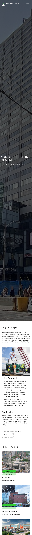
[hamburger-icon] (27, 4)
